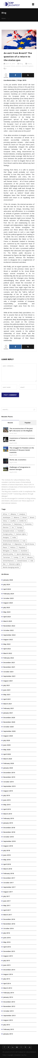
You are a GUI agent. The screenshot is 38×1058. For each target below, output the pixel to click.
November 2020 (9, 722)
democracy (7, 524)
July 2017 (6, 896)
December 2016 (9, 919)
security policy (8, 554)
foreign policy (8, 534)
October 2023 (8, 598)
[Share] (15, 75)
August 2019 (8, 791)
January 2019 (8, 823)
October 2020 (8, 727)
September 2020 (9, 731)
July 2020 (6, 740)
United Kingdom (27, 66)
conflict (13, 521)
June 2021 (7, 690)
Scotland (24, 551)
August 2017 (8, 892)
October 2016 (8, 928)
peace (5, 547)
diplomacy (18, 524)
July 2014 (6, 979)
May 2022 (6, 644)
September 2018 (9, 841)
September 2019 (9, 786)
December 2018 (9, 828)
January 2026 (8, 580)
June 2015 (7, 965)
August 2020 (8, 736)
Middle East (7, 544)
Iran (24, 541)
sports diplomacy (23, 554)
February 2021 (8, 708)
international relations (11, 541)
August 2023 (8, 603)
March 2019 (7, 814)
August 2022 (8, 639)
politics (18, 66)
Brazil (25, 517)
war (4, 564)
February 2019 (8, 818)
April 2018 (7, 864)
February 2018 (8, 873)
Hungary (6, 537)
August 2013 (8, 1020)
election (6, 527)
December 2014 (9, 970)
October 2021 (8, 672)
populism (22, 547)
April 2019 (7, 809)
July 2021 (6, 685)
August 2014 (8, 974)
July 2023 (6, 607)
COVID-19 (22, 521)
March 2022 (7, 653)
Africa (5, 514)
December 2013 (9, 1002)
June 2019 (7, 800)
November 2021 (9, 667)
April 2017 (7, 910)
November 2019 (9, 777)
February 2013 (8, 1029)
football (21, 531)
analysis (22, 514)
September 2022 (9, 635)
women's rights (14, 564)
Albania (13, 514)
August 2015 (8, 956)
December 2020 (9, 717)
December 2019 (9, 772)
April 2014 (7, 983)
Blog (21, 64)
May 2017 (6, 905)
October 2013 (8, 1011)
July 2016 (6, 933)
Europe (19, 527)
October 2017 (8, 883)
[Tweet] (28, 75)
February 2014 (8, 993)
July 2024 (6, 584)
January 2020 (8, 768)
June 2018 (7, 855)
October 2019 (8, 782)
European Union (9, 66)
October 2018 (8, 837)
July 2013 (6, 1025)
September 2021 (9, 676)
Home (4, 18)
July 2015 (6, 960)
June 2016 (7, 938)
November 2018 (9, 832)
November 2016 (9, 924)
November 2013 (9, 1006)
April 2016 (7, 947)
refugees (6, 551)
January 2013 (8, 1034)
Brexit (30, 64)
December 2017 (9, 878)
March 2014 (7, 988)
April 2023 (7, 617)
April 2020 (7, 754)
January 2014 (8, 997)
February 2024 (8, 594)
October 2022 (8, 630)
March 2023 (7, 621)
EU (13, 527)
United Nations (8, 561)
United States (22, 561)
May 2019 (6, 805)
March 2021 (7, 704)
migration (18, 544)
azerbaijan (6, 517)
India (14, 537)
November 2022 (9, 626)
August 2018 (8, 846)
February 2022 (8, 658)
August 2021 (8, 681)
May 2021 (6, 694)
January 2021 (8, 713)
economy (28, 524)
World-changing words (11, 567)
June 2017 (7, 901)
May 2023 (6, 612)
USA (31, 561)
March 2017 (7, 915)
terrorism (6, 557)
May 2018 (6, 860)
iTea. (25, 1055)
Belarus (16, 517)
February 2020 (8, 763)
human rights (21, 534)
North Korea (29, 544)
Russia (15, 551)
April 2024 (7, 589)
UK (23, 557)
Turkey (15, 557)
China (5, 521)
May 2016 (6, 942)
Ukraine (30, 557)
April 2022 (7, 649)
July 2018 (6, 850)
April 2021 (7, 699)
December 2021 (9, 662)
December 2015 (9, 951)
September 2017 (9, 887)
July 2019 (6, 795)
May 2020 (6, 750)
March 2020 (7, 759)
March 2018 (7, 869)
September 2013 (9, 1015)
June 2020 (7, 745)
